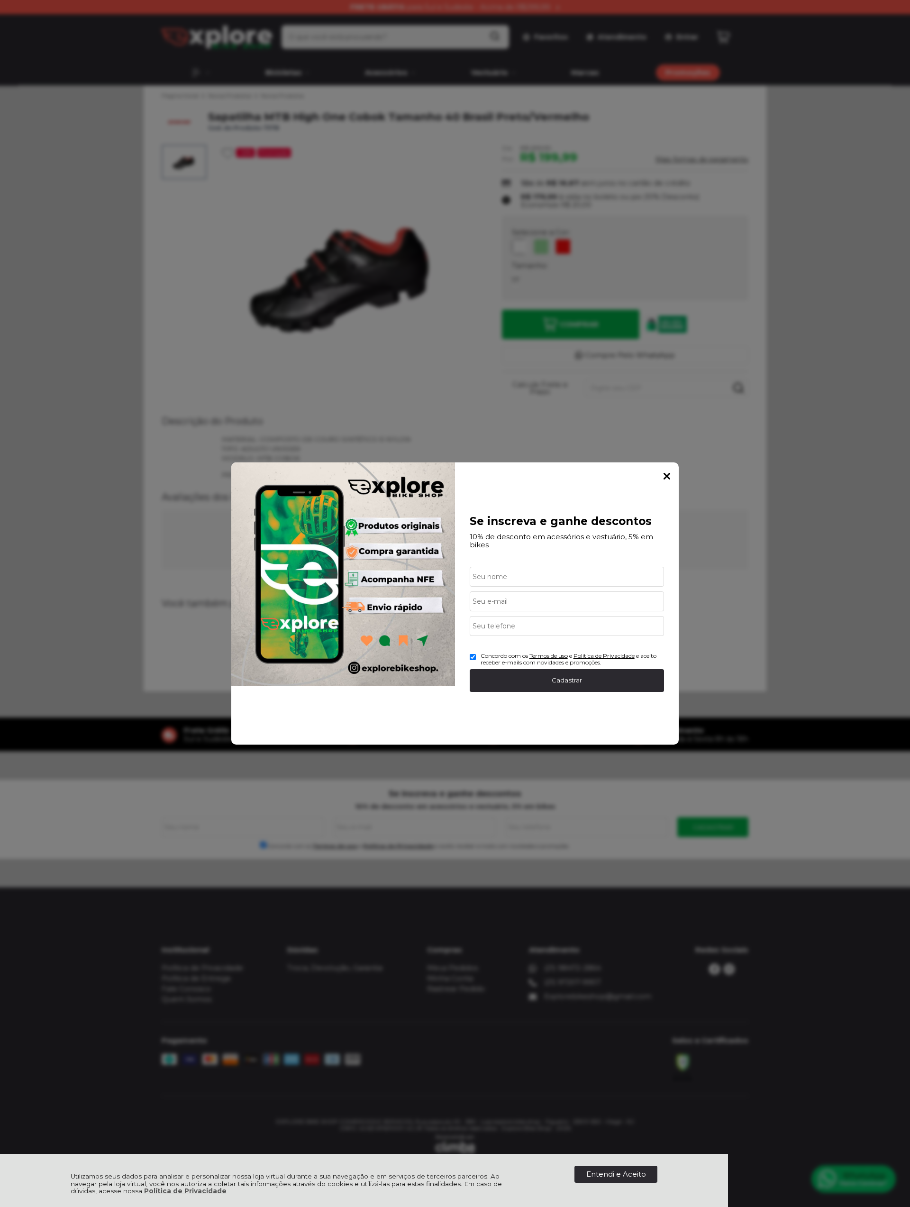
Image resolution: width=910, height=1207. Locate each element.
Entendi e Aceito (616, 1174)
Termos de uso (548, 655)
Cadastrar (567, 680)
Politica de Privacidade (604, 655)
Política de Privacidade (185, 1191)
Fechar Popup (667, 476)
